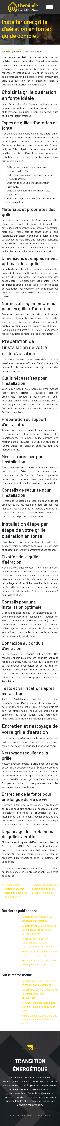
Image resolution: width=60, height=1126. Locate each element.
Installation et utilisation (13, 49)
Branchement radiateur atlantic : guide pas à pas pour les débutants (15, 890)
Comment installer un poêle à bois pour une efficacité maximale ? (44, 888)
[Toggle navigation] (49, 7)
